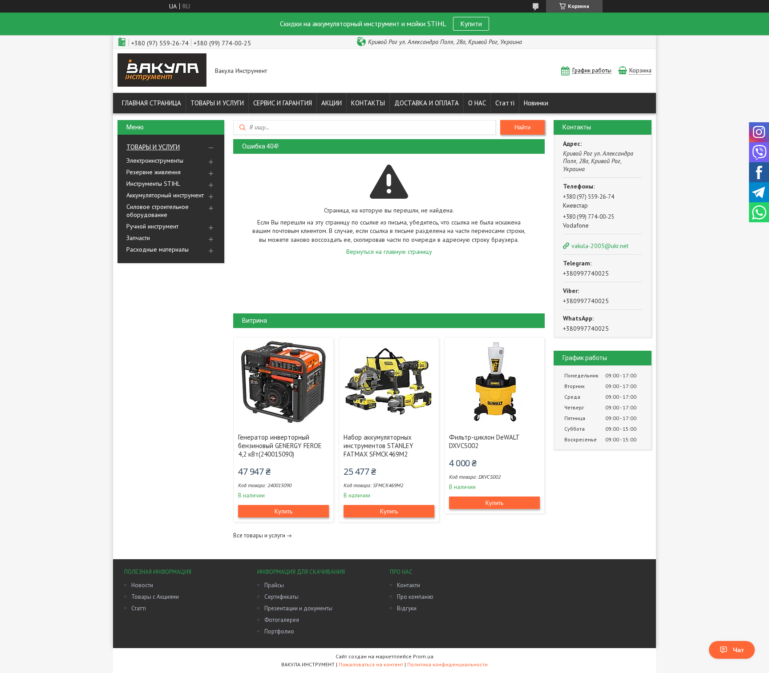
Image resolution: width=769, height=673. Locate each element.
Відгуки (407, 608)
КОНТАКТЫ (368, 103)
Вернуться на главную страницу (389, 252)
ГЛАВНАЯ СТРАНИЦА (151, 103)
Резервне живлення (153, 172)
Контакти (408, 585)
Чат (738, 649)
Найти (522, 127)
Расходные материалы (157, 249)
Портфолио (279, 631)
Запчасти (138, 238)
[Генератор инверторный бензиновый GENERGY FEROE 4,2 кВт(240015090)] (283, 381)
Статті (504, 103)
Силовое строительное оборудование (157, 211)
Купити (471, 23)
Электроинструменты (154, 160)
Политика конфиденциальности (447, 664)
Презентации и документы (298, 608)
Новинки (536, 103)
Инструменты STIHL (153, 184)
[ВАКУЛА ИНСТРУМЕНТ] (161, 70)
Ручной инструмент (152, 226)
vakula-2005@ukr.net (599, 246)
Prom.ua (423, 656)
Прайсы (274, 585)
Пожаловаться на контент (371, 664)
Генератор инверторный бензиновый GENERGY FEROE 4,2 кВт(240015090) (280, 445)
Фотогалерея (281, 620)
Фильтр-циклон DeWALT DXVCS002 (484, 441)
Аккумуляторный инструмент (165, 195)
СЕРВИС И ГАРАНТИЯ (282, 103)
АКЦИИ (331, 103)
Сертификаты (281, 597)
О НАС (477, 103)
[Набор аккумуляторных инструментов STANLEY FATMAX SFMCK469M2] (389, 381)
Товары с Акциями (155, 597)
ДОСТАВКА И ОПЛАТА (426, 103)
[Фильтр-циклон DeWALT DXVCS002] (494, 381)
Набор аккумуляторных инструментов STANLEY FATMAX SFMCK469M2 (378, 445)
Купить (283, 511)
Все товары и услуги (259, 535)
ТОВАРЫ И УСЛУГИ (217, 103)
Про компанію (415, 597)
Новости (142, 585)
